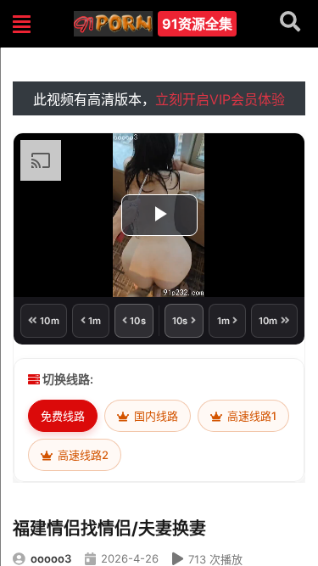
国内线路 (154, 416)
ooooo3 (51, 558)
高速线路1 (250, 416)
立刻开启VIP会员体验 (220, 99)
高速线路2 (82, 455)
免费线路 (63, 416)
